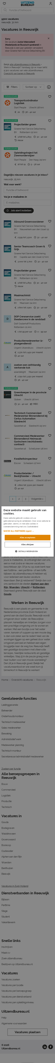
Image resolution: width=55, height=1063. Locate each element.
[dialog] (27, 531)
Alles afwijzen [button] (27, 545)
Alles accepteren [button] (27, 538)
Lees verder (44, 527)
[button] (27, 531)
